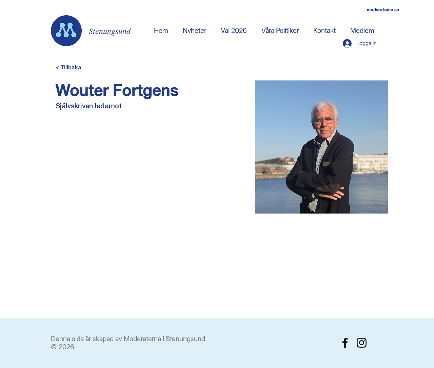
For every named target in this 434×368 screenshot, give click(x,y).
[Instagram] (361, 342)
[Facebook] (345, 342)
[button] (233, 30)
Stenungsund (110, 30)
